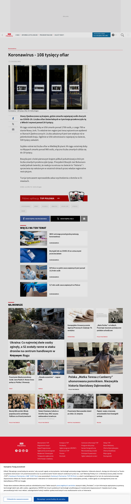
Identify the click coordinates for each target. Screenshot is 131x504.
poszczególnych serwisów (66, 485)
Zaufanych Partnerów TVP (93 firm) (63, 476)
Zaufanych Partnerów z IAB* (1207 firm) (23, 476)
